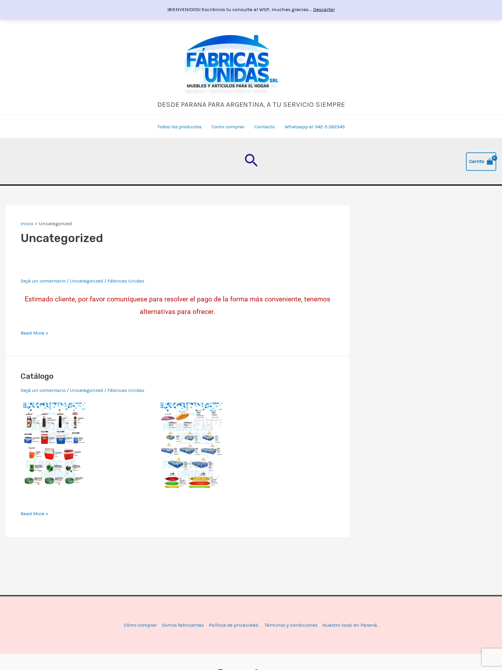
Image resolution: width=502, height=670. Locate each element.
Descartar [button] (324, 9)
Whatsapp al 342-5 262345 (315, 126)
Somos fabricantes (183, 625)
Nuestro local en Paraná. (350, 625)
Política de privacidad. (234, 625)
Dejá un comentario (43, 281)
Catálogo (37, 376)
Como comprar (228, 126)
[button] (251, 161)
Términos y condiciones (291, 625)
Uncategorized (86, 281)
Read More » (35, 333)
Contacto (264, 126)
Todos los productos (179, 126)
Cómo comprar (140, 625)
